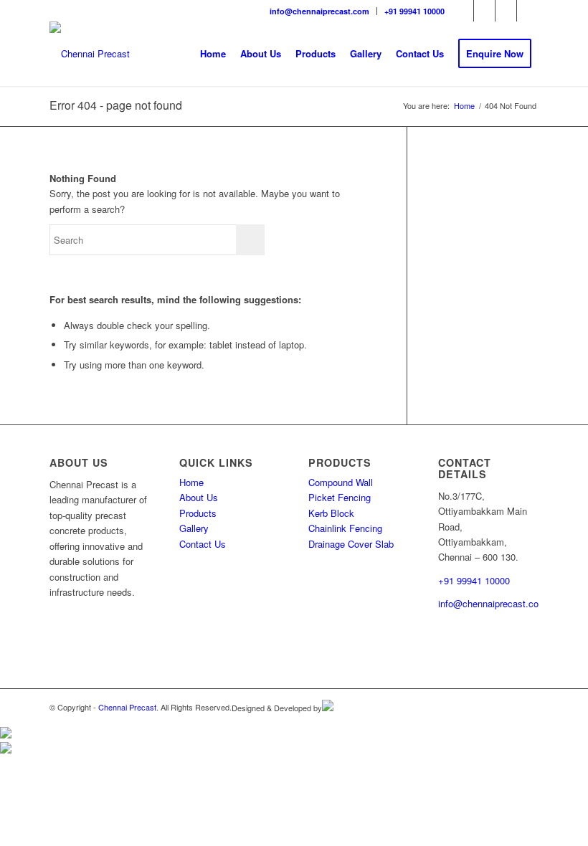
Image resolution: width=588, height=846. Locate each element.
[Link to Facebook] (462, 11)
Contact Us (202, 544)
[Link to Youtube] (505, 11)
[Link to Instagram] (484, 11)
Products (198, 513)
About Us (198, 497)
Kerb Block (331, 513)
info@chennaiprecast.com (319, 11)
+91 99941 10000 (414, 11)
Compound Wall (340, 482)
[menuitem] (319, 11)
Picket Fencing (339, 497)
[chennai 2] (89, 54)
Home (191, 482)
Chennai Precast (127, 707)
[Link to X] (528, 11)
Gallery (194, 528)
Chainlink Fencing (345, 528)
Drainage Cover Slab (351, 544)
